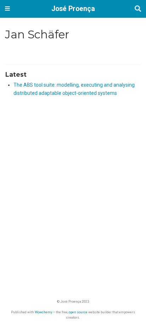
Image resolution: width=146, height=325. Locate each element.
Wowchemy (43, 312)
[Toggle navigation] (7, 9)
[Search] (138, 9)
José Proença (73, 9)
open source (78, 312)
